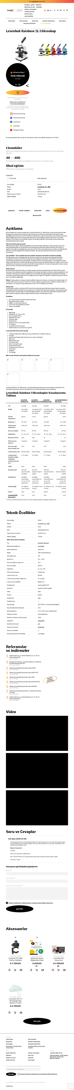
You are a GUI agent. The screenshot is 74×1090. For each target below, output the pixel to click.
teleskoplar (11, 21)
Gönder (11, 1074)
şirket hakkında (11, 1053)
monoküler (41, 546)
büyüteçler (62, 21)
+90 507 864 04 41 (56, 1053)
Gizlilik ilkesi (9, 1086)
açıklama (11, 210)
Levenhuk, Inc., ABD (44, 187)
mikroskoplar (23, 21)
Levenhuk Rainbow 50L (47, 400)
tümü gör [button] (37, 1021)
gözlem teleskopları (49, 21)
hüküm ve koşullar (30, 9)
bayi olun (31, 1055)
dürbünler (35, 21)
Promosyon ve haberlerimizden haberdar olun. (23, 1066)
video (48, 210)
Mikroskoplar (24, 29)
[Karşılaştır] (61, 10)
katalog (27, 5)
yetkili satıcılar (29, 11)
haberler (38, 5)
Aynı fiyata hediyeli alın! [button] (17, 104)
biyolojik (40, 543)
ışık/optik (46, 543)
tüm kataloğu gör (45, 23)
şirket (33, 5)
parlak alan (41, 627)
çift (39, 624)
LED (39, 598)
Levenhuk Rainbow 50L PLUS (61, 400)
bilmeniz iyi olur (30, 7)
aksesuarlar (37, 215)
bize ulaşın (31, 1060)
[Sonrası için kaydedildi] (57, 10)
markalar (39, 7)
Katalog (16, 29)
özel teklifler (29, 16)
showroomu (29, 14)
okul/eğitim (41, 621)
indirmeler (38, 210)
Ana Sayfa (9, 29)
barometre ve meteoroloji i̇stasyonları (14, 1047)
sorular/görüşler (60, 210)
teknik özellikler (24, 210)
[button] (55, 10)
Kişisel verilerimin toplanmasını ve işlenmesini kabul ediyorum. (31, 903)
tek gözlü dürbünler (29, 23)
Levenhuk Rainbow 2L (24, 400)
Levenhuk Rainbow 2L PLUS (37, 400)
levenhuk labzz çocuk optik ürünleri (36, 1047)
